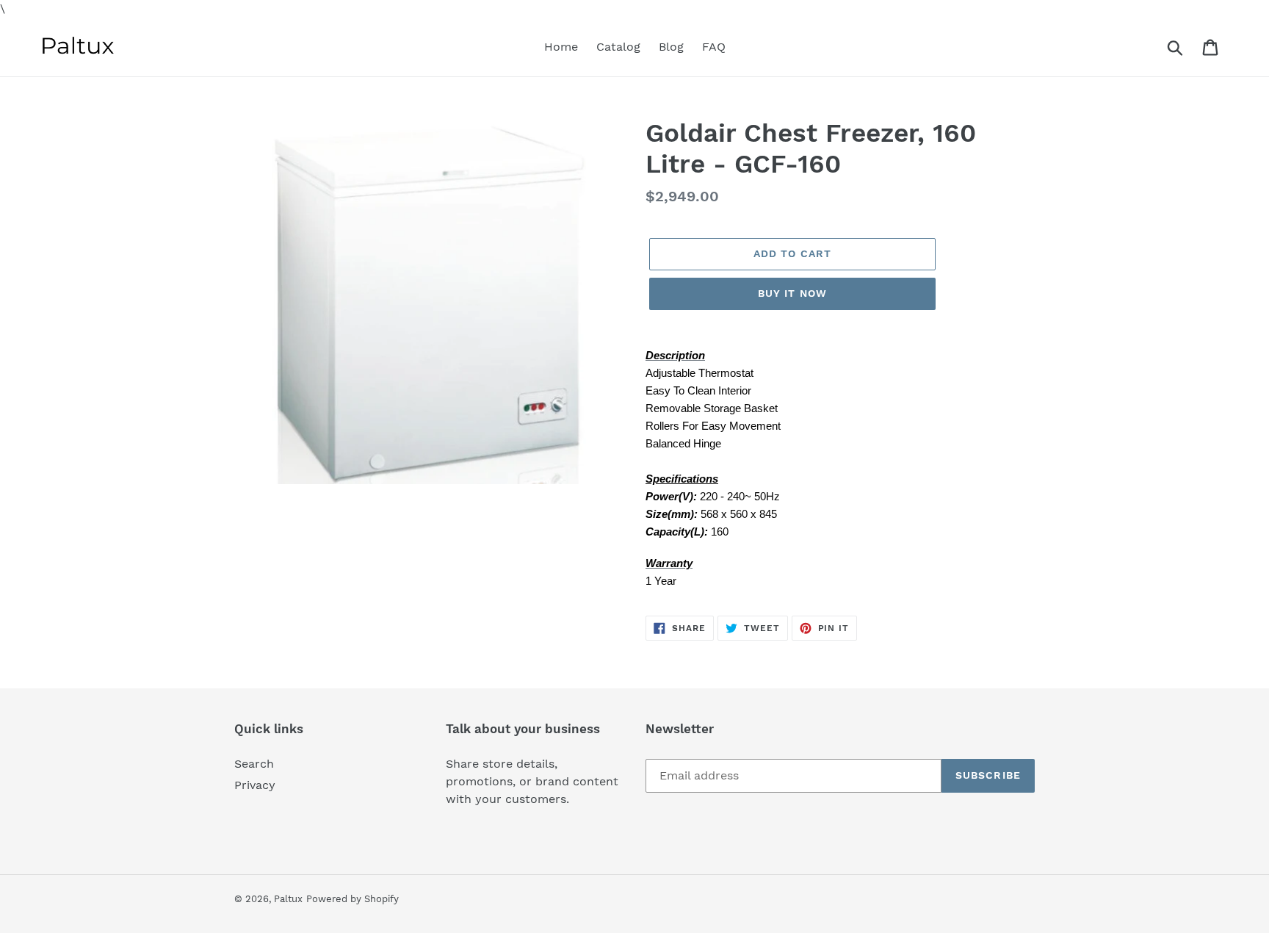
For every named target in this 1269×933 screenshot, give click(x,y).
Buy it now (792, 293)
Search (254, 764)
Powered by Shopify (352, 898)
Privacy (254, 785)
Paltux (288, 898)
